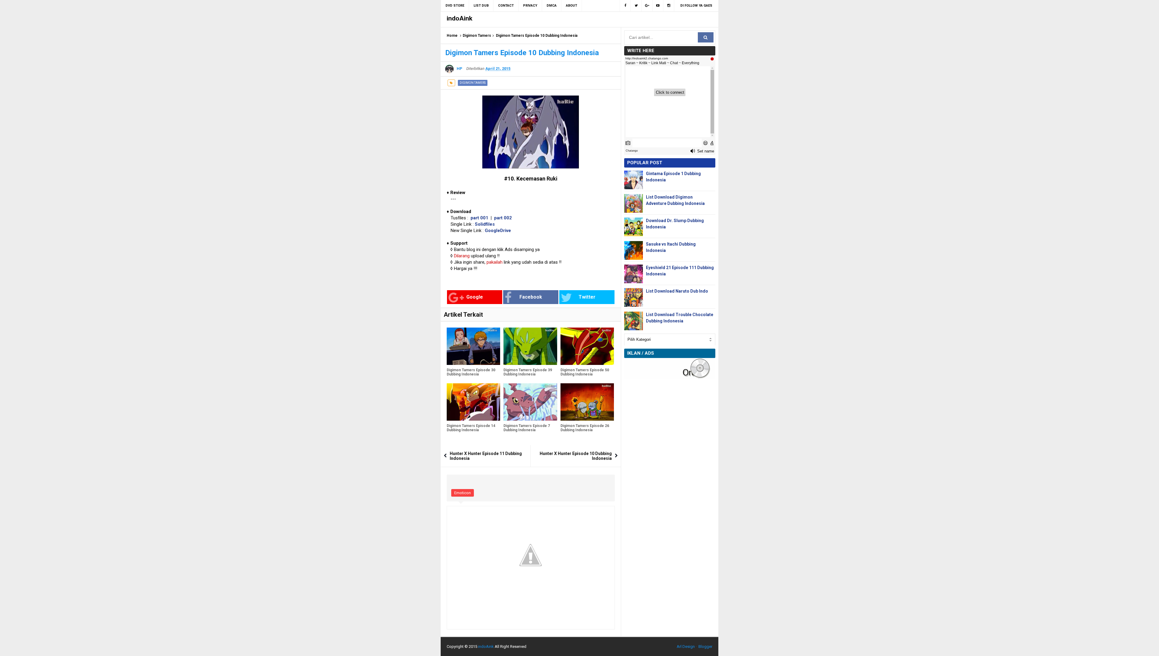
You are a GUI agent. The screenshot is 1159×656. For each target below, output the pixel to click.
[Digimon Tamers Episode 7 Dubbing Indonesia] (530, 402)
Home (452, 35)
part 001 (479, 218)
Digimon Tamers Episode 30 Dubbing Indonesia (471, 372)
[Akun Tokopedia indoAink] (668, 5)
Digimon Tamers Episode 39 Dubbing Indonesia (527, 372)
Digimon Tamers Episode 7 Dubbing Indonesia (526, 428)
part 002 (503, 218)
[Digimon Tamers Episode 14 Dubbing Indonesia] (473, 402)
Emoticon (462, 493)
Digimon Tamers (477, 35)
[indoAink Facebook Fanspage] (625, 5)
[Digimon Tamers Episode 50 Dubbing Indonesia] (587, 346)
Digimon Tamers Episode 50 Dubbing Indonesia (584, 372)
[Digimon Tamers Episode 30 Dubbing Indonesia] (473, 346)
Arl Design (686, 646)
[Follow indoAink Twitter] (636, 5)
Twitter (587, 297)
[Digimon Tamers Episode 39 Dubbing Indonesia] (530, 346)
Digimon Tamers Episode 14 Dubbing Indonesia (471, 428)
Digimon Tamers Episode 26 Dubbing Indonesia (584, 428)
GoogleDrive (498, 230)
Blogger (705, 646)
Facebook (530, 297)
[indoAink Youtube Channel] (658, 5)
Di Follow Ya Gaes (696, 6)
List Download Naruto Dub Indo (677, 291)
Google (474, 297)
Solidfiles (485, 224)
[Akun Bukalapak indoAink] (647, 5)
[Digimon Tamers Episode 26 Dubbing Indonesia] (587, 402)
